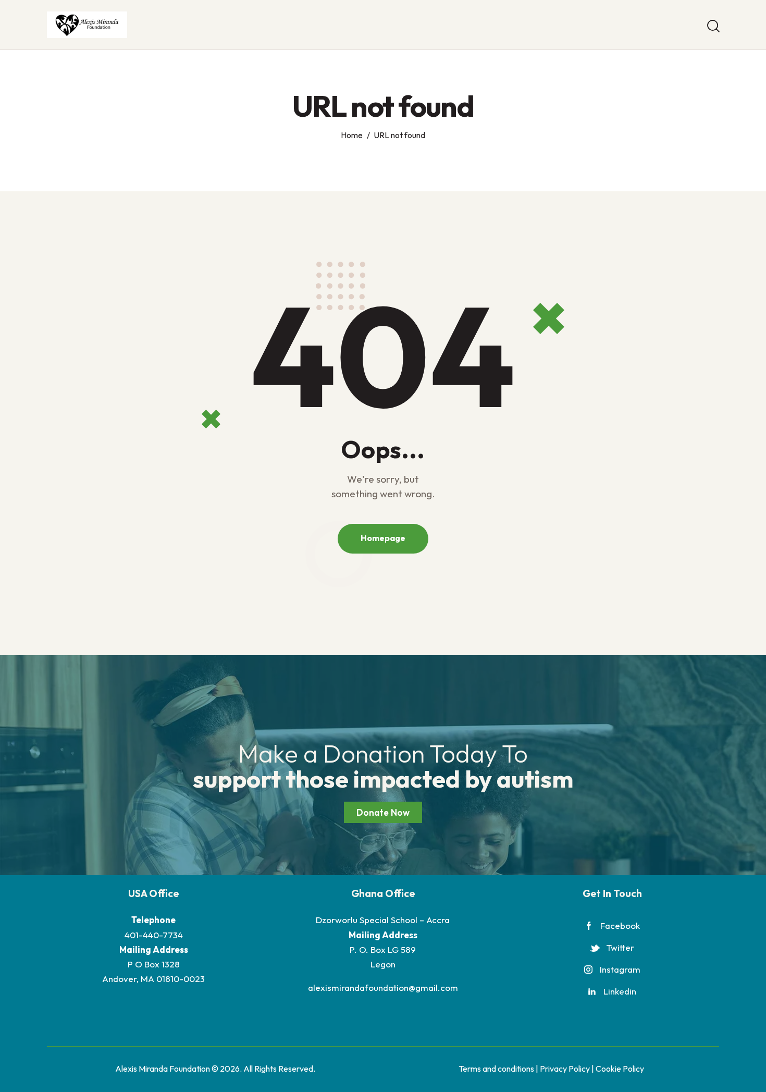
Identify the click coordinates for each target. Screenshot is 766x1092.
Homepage (383, 538)
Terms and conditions (496, 1068)
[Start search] (712, 26)
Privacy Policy (565, 1068)
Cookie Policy (620, 1068)
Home (352, 135)
